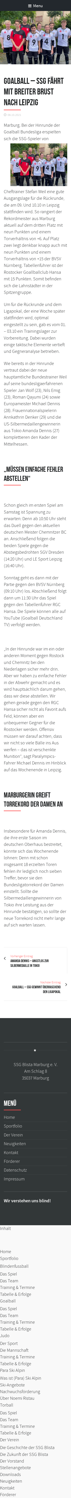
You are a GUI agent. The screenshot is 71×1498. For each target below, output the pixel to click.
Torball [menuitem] (6, 1405)
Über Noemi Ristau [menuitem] (17, 1398)
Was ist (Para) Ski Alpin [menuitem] (20, 1378)
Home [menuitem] (5, 1251)
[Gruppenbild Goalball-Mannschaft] (35, 37)
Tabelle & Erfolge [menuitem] (15, 1294)
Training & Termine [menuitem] (17, 1287)
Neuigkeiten (15, 1144)
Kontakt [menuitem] (7, 1488)
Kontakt (11, 1152)
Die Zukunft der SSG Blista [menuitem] (24, 1454)
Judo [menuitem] (4, 1335)
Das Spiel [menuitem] (8, 1274)
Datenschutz (15, 1170)
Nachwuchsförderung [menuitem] (20, 1391)
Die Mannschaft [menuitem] (14, 1350)
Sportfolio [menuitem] (9, 1258)
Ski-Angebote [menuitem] (12, 1385)
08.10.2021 (14, 115)
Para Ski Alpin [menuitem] (12, 1370)
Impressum (14, 1179)
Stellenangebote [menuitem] (15, 1467)
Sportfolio (13, 1126)
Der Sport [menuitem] (9, 1343)
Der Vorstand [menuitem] (12, 1461)
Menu (37, 6)
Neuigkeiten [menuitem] (11, 1481)
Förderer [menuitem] (8, 1494)
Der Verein (13, 1135)
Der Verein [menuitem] (9, 1440)
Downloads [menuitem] (10, 1474)
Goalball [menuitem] (8, 1301)
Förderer (12, 1161)
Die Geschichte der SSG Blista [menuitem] (27, 1447)
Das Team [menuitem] (9, 1281)
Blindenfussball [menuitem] (14, 1266)
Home (9, 1117)
